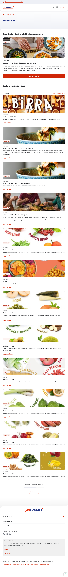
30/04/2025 (5, 377)
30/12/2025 (5, 212)
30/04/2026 (5, 114)
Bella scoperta (8, 250)
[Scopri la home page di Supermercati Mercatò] (8, 7)
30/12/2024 (5, 440)
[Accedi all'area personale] (60, 7)
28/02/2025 (5, 408)
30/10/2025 (5, 247)
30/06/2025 (5, 344)
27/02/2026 (5, 146)
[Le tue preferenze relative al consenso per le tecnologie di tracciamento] (65, 574)
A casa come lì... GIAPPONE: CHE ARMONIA (18, 148)
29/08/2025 (5, 279)
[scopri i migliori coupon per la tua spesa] (54, 7)
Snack (5, 281)
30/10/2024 (5, 471)
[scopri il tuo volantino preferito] (57, 7)
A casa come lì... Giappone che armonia (17, 183)
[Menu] (63, 7)
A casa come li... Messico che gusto (15, 215)
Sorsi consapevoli (9, 117)
